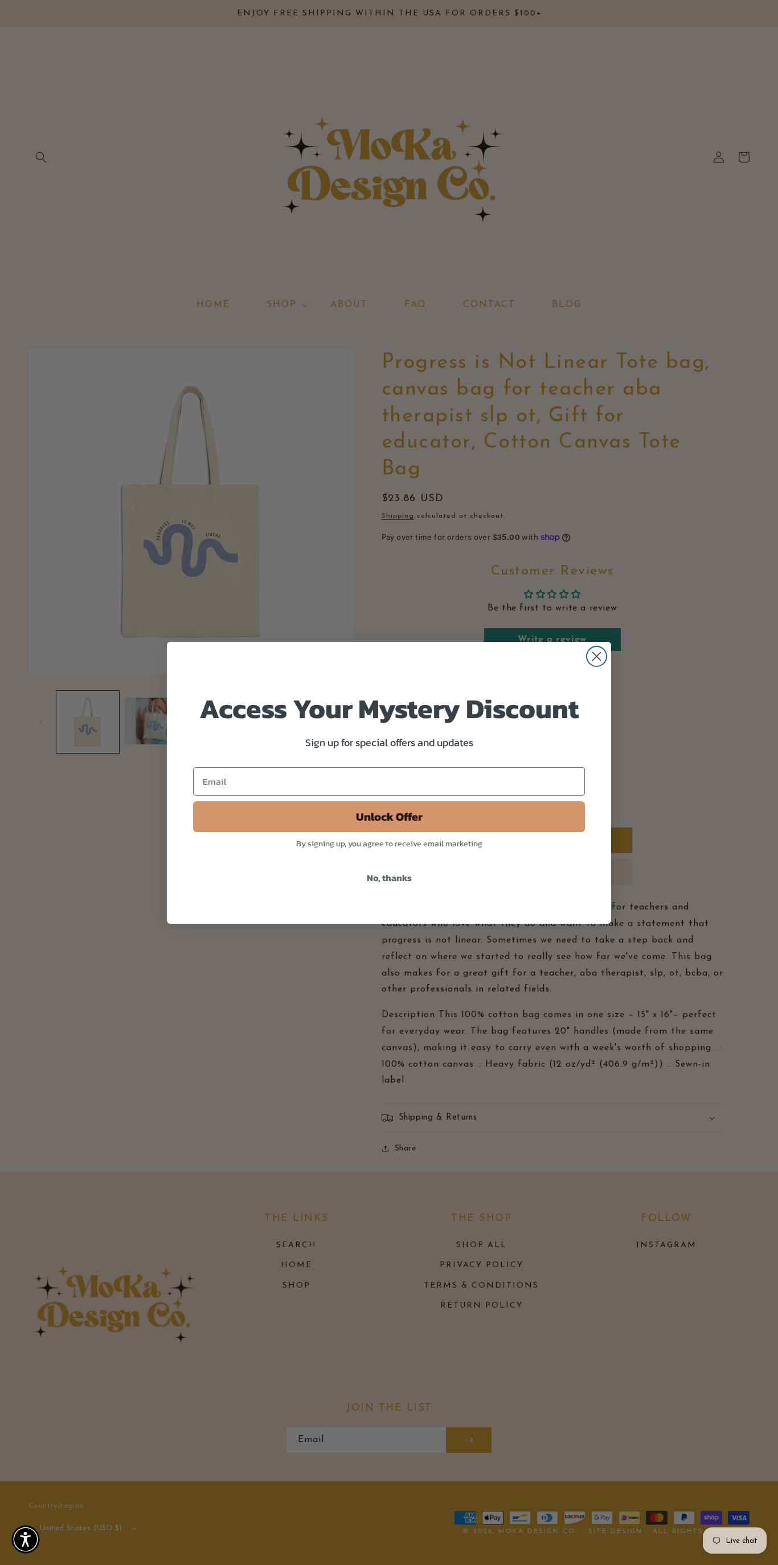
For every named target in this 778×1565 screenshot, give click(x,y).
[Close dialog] (597, 656)
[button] (25, 1539)
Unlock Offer (389, 816)
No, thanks (389, 877)
